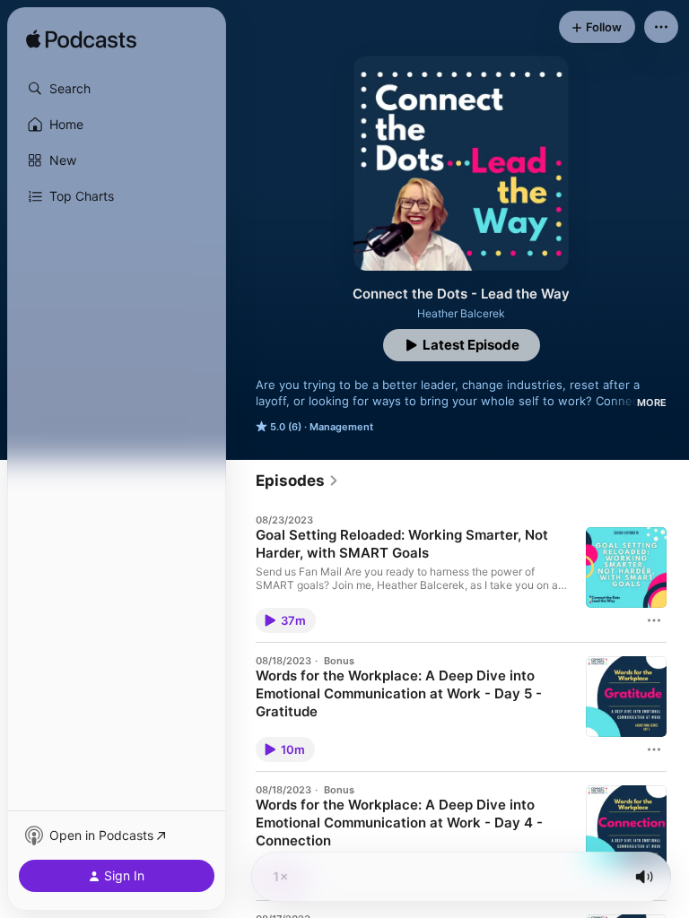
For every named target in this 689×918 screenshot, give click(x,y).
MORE (652, 402)
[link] (297, 480)
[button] (117, 89)
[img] (81, 40)
